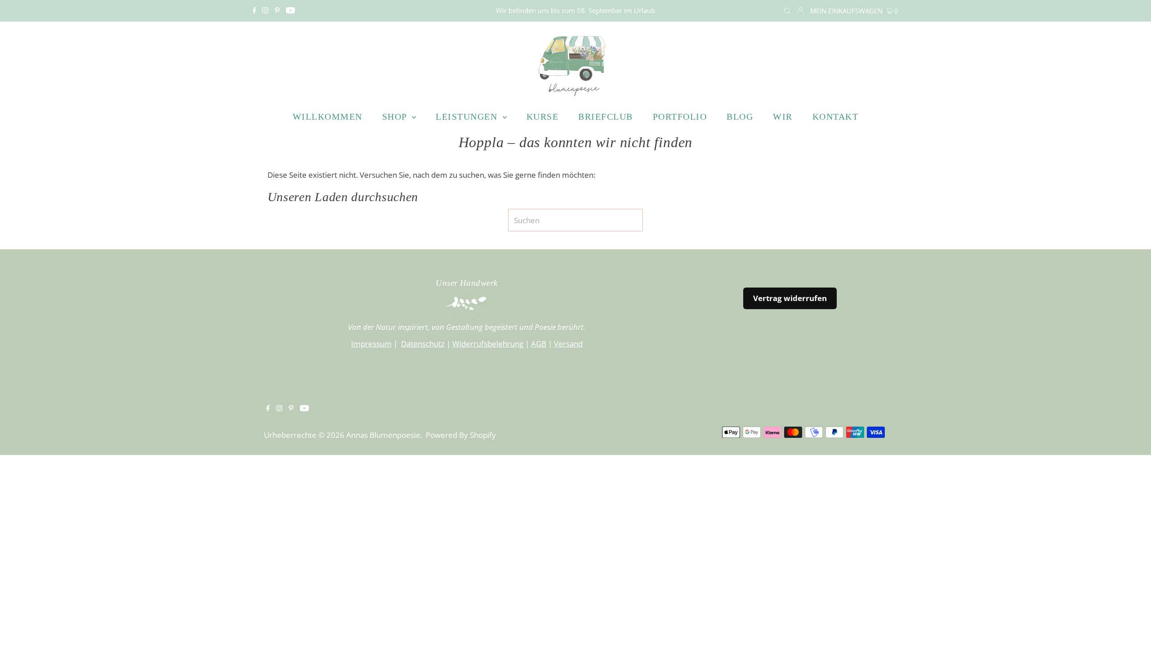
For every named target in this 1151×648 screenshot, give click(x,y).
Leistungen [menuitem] (468, 117)
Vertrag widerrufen (790, 298)
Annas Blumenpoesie (383, 435)
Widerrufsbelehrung (487, 343)
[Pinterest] (277, 11)
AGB (538, 343)
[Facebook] (254, 11)
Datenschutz (423, 343)
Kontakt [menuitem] (835, 117)
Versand (568, 343)
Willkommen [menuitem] (327, 117)
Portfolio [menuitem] (680, 117)
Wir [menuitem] (783, 117)
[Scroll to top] (1133, 630)
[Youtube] (290, 11)
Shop (396, 117)
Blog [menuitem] (740, 117)
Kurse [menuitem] (542, 117)
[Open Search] (787, 11)
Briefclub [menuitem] (605, 117)
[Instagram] (265, 11)
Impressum (371, 343)
